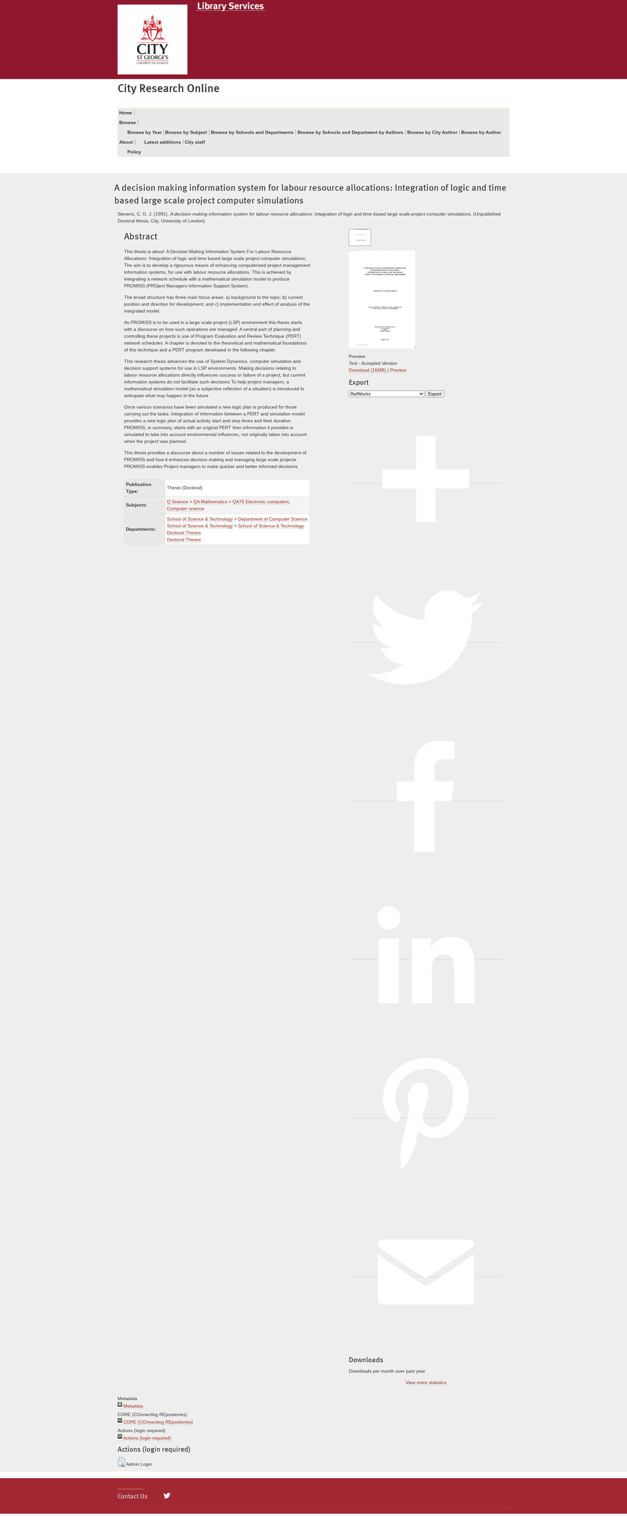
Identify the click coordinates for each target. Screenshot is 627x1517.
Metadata (132, 1406)
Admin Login (130, 1486)
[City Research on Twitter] (167, 1496)
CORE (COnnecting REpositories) (157, 1422)
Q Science (177, 501)
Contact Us (133, 1496)
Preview (398, 370)
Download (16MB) (367, 370)
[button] (121, 1462)
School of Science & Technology (200, 519)
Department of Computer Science (272, 519)
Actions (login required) (146, 1438)
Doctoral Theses (184, 539)
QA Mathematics (210, 501)
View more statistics (426, 1382)
